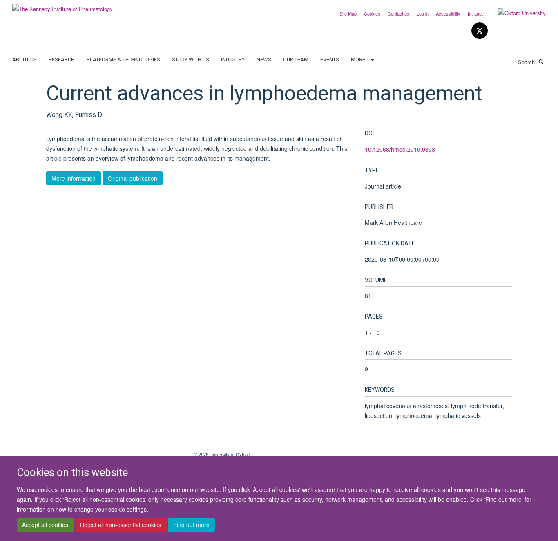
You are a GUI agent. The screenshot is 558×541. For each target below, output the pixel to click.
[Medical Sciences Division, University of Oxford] (97, 451)
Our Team (295, 59)
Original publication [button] (132, 178)
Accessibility (448, 13)
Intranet (475, 13)
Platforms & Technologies (123, 59)
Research (62, 59)
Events (329, 59)
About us (24, 59)
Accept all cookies (45, 525)
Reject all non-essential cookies (120, 525)
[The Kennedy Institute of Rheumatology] (62, 6)
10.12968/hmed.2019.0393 (400, 149)
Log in (423, 13)
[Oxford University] (516, 13)
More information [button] (73, 178)
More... (360, 59)
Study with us (190, 59)
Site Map (348, 13)
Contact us (398, 13)
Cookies (372, 13)
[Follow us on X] (479, 31)
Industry (233, 59)
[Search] (541, 61)
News (264, 59)
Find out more (191, 525)
